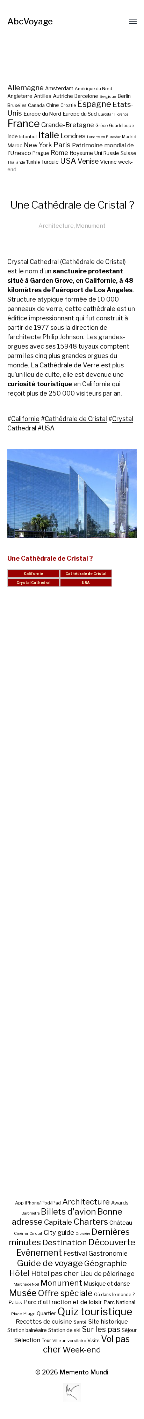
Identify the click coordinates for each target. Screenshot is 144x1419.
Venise (88, 161)
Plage (29, 1313)
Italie (48, 135)
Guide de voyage (50, 1263)
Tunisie (33, 162)
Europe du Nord (42, 113)
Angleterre (20, 96)
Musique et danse (107, 1283)
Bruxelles (17, 105)
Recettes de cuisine (44, 1321)
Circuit (35, 1233)
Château (120, 1222)
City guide (59, 1233)
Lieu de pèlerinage (107, 1273)
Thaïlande (16, 162)
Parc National (119, 1302)
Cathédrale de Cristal (76, 418)
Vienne (108, 161)
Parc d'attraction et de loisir (62, 1302)
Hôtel (19, 1273)
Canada (36, 105)
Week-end (82, 1350)
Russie (111, 153)
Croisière (82, 1233)
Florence (121, 114)
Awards (120, 1203)
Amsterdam (59, 88)
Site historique (108, 1321)
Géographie (105, 1263)
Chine (52, 105)
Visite (93, 1340)
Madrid (129, 136)
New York (38, 145)
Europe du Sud (80, 114)
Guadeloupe (121, 125)
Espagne (94, 104)
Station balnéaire (27, 1330)
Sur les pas (101, 1329)
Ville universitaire (69, 1340)
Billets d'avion (68, 1212)
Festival (75, 1253)
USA (68, 160)
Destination (64, 1242)
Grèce (101, 125)
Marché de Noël (26, 1284)
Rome (59, 152)
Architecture (56, 225)
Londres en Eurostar (104, 137)
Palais (15, 1302)
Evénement (39, 1252)
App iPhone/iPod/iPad (38, 1203)
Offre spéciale (65, 1293)
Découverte (111, 1242)
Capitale (58, 1222)
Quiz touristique (94, 1311)
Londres (73, 136)
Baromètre (30, 1213)
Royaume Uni (86, 153)
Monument (91, 225)
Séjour (129, 1330)
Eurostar (105, 114)
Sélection (27, 1340)
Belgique (108, 96)
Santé (80, 1322)
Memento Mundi (83, 1372)
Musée (22, 1293)
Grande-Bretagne (67, 125)
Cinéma (21, 1233)
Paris (62, 144)
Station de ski (64, 1330)
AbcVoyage (30, 21)
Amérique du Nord (93, 88)
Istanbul (28, 136)
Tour (46, 1340)
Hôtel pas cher (55, 1273)
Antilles (42, 96)
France (23, 123)
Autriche (63, 96)
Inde (12, 136)
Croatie (68, 105)
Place (16, 1313)
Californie (25, 418)
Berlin (124, 96)
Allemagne (25, 87)
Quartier (46, 1313)
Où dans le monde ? (114, 1294)
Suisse (128, 153)
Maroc (14, 145)
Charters (90, 1222)
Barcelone (86, 96)
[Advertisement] (72, 901)
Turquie (50, 162)
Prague (41, 153)
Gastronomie (108, 1253)
